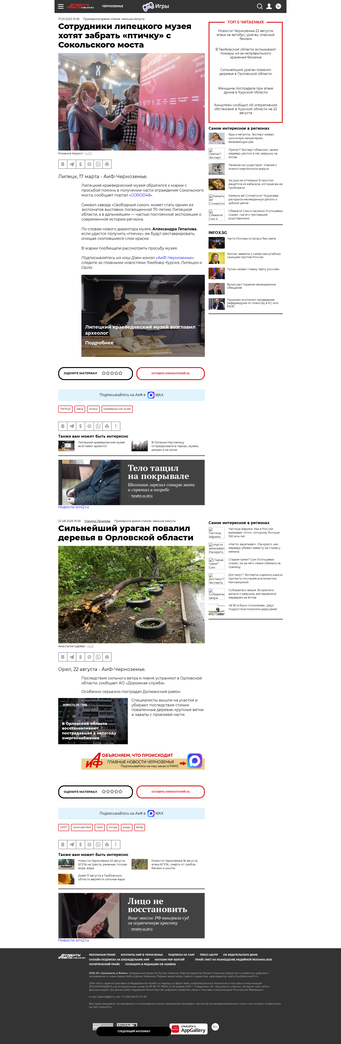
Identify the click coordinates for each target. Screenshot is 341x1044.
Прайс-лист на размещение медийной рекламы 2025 (233, 959)
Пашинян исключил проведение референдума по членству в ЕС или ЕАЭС (252, 303)
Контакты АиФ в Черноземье (142, 954)
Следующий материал (134, 1031)
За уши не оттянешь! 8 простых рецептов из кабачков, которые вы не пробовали (255, 184)
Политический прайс (104, 964)
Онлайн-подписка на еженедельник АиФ (119, 959)
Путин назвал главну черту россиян (253, 269)
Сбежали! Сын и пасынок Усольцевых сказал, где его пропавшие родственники (255, 214)
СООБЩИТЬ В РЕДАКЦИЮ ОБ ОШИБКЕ (150, 964)
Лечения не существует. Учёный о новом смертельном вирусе (252, 166)
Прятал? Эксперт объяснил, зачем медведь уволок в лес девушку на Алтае (253, 153)
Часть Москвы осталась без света (251, 238)
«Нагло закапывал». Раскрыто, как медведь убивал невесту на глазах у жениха (254, 547)
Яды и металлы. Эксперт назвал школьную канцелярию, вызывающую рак (251, 138)
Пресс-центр (209, 954)
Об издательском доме (240, 954)
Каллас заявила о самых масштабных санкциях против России (254, 255)
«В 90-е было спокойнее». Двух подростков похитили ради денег (252, 607)
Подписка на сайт (181, 954)
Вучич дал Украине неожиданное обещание (251, 286)
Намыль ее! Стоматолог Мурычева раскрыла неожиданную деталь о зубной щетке (253, 199)
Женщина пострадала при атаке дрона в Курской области (245, 90)
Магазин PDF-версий (169, 959)
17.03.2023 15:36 (68, 19)
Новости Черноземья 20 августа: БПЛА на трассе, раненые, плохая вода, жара (102, 864)
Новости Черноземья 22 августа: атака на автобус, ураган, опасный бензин (246, 35)
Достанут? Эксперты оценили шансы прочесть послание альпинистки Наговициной (255, 578)
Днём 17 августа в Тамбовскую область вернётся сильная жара (101, 877)
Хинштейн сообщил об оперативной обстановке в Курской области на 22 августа (245, 109)
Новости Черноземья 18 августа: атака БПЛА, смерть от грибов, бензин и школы (174, 864)
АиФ (88, 153)
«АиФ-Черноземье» (175, 258)
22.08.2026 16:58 (69, 521)
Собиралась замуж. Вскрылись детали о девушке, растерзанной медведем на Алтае (252, 593)
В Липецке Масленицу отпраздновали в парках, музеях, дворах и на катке (175, 446)
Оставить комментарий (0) (170, 373)
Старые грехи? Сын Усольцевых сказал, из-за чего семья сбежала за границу (254, 563)
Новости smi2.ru (73, 507)
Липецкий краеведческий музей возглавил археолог (140, 330)
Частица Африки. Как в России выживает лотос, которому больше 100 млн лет (254, 532)
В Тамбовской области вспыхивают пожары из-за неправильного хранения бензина (246, 53)
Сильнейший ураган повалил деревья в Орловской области (245, 72)
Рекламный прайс (102, 954)
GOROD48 (140, 195)
